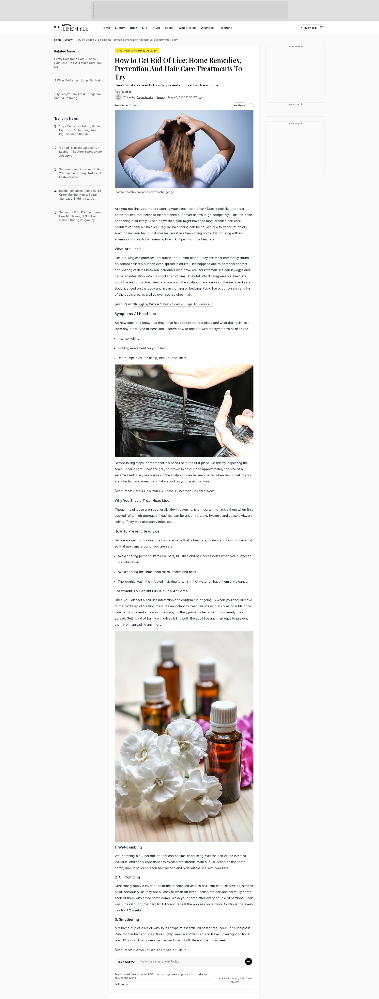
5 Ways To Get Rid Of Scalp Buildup (160, 950)
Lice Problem (230, 978)
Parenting (226, 28)
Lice (218, 978)
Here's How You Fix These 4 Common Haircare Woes (174, 491)
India (200, 974)
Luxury (120, 28)
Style (156, 28)
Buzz (133, 28)
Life (144, 28)
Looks (169, 28)
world (132, 977)
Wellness (207, 28)
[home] (75, 26)
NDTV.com (310, 27)
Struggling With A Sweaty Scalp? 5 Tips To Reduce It (173, 304)
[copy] (251, 105)
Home (105, 28)
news (175, 974)
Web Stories (187, 28)
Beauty (161, 97)
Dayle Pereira (145, 97)
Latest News (130, 974)
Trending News (66, 119)
